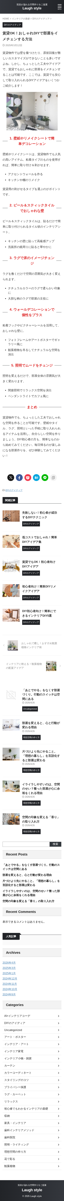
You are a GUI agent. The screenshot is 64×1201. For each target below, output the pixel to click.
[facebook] (19, 477)
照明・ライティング (16, 1144)
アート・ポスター (15, 1036)
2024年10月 (10, 989)
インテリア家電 (13, 1051)
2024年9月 (9, 994)
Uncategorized (13, 1030)
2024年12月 (10, 978)
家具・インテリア (15, 1123)
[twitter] (10, 477)
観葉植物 (9, 1166)
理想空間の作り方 (15, 1151)
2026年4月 (9, 962)
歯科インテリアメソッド (19, 1130)
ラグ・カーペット (15, 1094)
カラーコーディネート (18, 1072)
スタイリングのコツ (16, 1079)
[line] (44, 477)
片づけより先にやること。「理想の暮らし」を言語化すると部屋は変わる (41, 756)
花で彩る (9, 1158)
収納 (7, 1115)
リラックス (11, 1101)
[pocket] (27, 477)
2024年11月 (10, 983)
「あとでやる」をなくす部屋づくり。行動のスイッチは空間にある (41, 695)
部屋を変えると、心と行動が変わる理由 (27, 874)
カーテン (9, 1065)
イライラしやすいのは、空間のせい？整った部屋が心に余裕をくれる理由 (41, 789)
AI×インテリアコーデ (17, 1015)
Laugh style (32, 8)
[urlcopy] (53, 477)
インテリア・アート (16, 1044)
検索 (55, 844)
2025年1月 (9, 973)
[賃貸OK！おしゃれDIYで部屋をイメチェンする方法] (36, 477)
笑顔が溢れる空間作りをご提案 (32, 1185)
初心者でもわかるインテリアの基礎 (26, 1108)
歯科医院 (9, 1137)
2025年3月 (9, 968)
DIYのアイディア (14, 490)
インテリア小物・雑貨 (18, 1058)
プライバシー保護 (15, 1087)
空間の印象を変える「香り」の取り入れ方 (28, 901)
